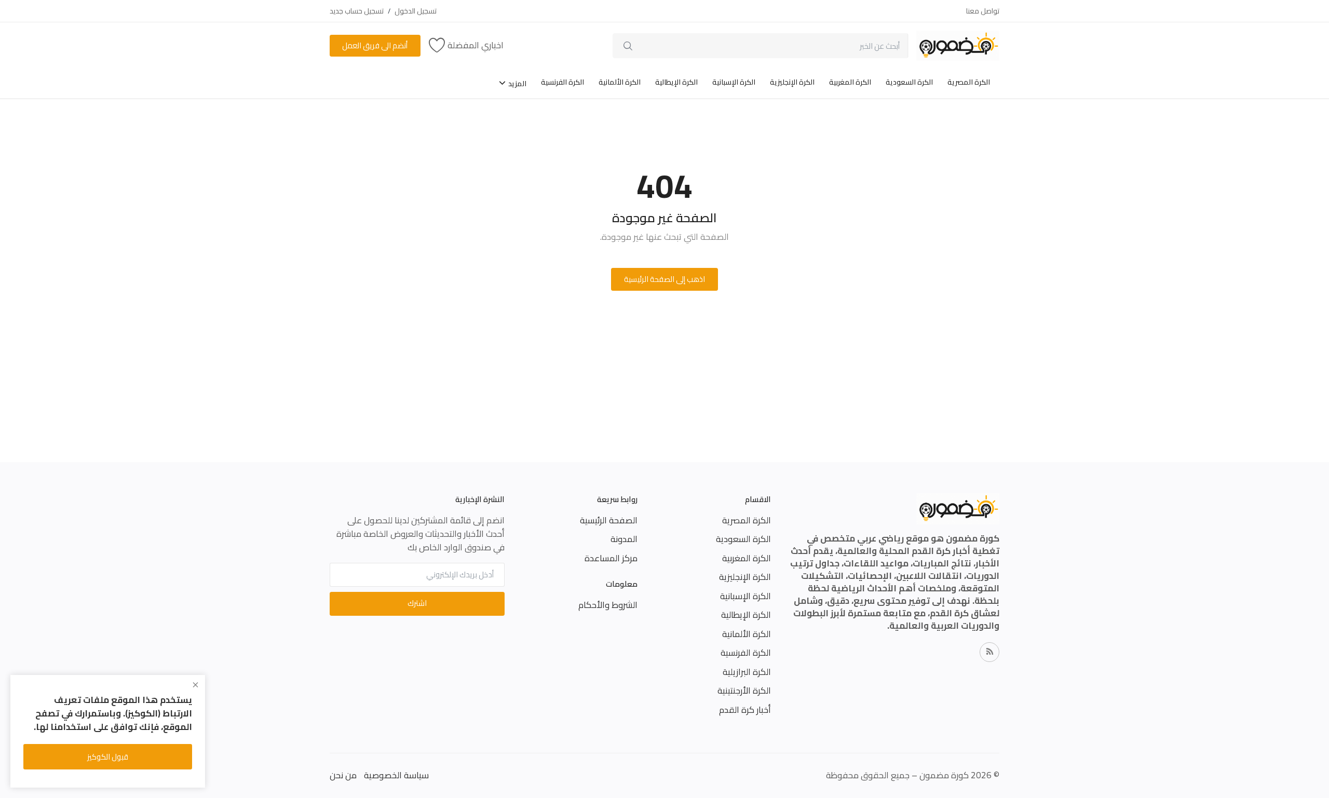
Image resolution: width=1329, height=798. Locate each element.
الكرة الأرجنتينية (744, 690)
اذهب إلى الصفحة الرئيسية (664, 279)
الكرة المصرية (968, 82)
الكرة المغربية (850, 82)
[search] (628, 46)
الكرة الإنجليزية (792, 82)
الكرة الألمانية (620, 82)
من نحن (343, 775)
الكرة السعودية (909, 82)
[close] (195, 684)
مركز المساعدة (611, 558)
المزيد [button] (516, 83)
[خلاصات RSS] (989, 652)
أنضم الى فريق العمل (375, 45)
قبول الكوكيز (107, 757)
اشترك (417, 603)
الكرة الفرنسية (562, 82)
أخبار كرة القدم (745, 709)
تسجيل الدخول (416, 11)
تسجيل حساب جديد (357, 11)
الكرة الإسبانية (733, 82)
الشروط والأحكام (608, 605)
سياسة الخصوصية (396, 775)
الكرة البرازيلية (747, 672)
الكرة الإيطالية (676, 82)
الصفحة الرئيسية (609, 520)
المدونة (624, 539)
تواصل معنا (982, 11)
